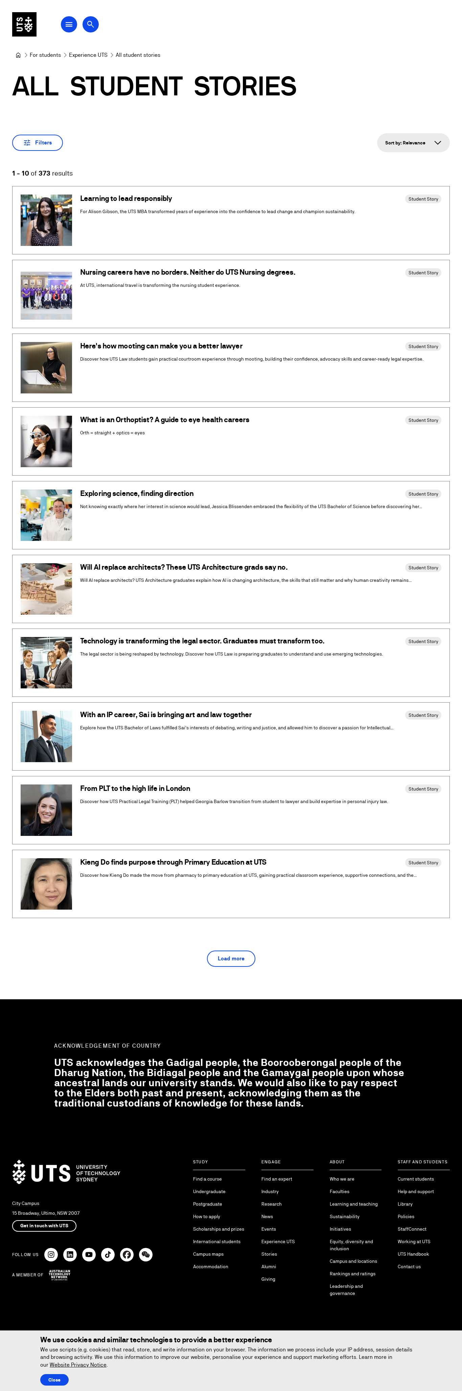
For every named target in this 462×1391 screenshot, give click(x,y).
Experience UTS (278, 1241)
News (267, 1216)
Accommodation (210, 1266)
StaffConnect (412, 1229)
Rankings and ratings (352, 1273)
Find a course (207, 1179)
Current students (416, 1179)
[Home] (18, 55)
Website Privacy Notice (78, 1365)
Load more (231, 958)
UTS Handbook (413, 1254)
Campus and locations (353, 1261)
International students (216, 1241)
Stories (269, 1254)
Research (271, 1204)
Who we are (342, 1179)
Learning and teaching (354, 1204)
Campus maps (208, 1254)
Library (405, 1204)
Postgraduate (207, 1204)
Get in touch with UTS (44, 1225)
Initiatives (340, 1229)
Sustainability (345, 1216)
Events (268, 1229)
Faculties (339, 1191)
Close (54, 1380)
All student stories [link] (138, 55)
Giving (268, 1279)
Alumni (268, 1266)
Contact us (409, 1266)
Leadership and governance (346, 1289)
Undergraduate (209, 1191)
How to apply (206, 1216)
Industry (270, 1191)
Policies (406, 1216)
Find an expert (276, 1179)
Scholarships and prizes (218, 1229)
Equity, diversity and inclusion (351, 1245)
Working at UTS (414, 1241)
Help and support (416, 1191)
